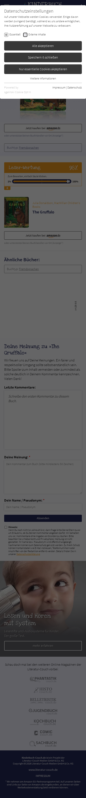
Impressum (59, 87)
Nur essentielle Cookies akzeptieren (43, 69)
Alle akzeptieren (43, 46)
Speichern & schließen (43, 57)
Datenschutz (74, 87)
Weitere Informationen (43, 78)
